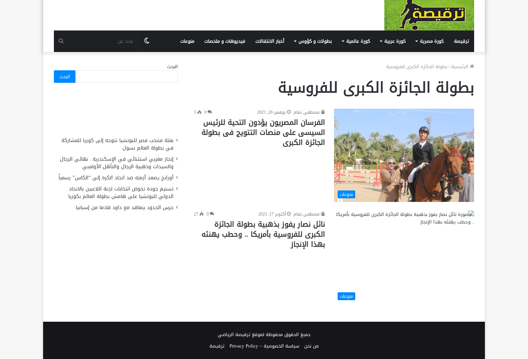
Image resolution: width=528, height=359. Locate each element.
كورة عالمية (358, 41)
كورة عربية (395, 41)
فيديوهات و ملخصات (224, 41)
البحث (172, 66)
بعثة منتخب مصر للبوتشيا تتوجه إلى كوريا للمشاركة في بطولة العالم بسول (117, 144)
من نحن (311, 345)
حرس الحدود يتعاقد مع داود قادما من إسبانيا (123, 207)
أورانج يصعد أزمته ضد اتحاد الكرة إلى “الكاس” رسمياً (116, 177)
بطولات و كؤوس (315, 41)
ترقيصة (461, 41)
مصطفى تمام (306, 112)
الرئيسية (460, 66)
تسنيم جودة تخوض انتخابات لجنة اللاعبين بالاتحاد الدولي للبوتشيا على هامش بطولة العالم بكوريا (120, 192)
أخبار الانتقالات (269, 41)
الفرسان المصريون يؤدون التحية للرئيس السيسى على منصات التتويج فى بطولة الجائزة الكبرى (263, 132)
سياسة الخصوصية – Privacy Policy (264, 345)
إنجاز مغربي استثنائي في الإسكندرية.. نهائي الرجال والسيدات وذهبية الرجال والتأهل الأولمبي (116, 163)
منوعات (187, 41)
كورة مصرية (432, 41)
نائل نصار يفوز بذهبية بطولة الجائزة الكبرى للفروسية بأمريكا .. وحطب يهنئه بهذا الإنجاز (263, 234)
